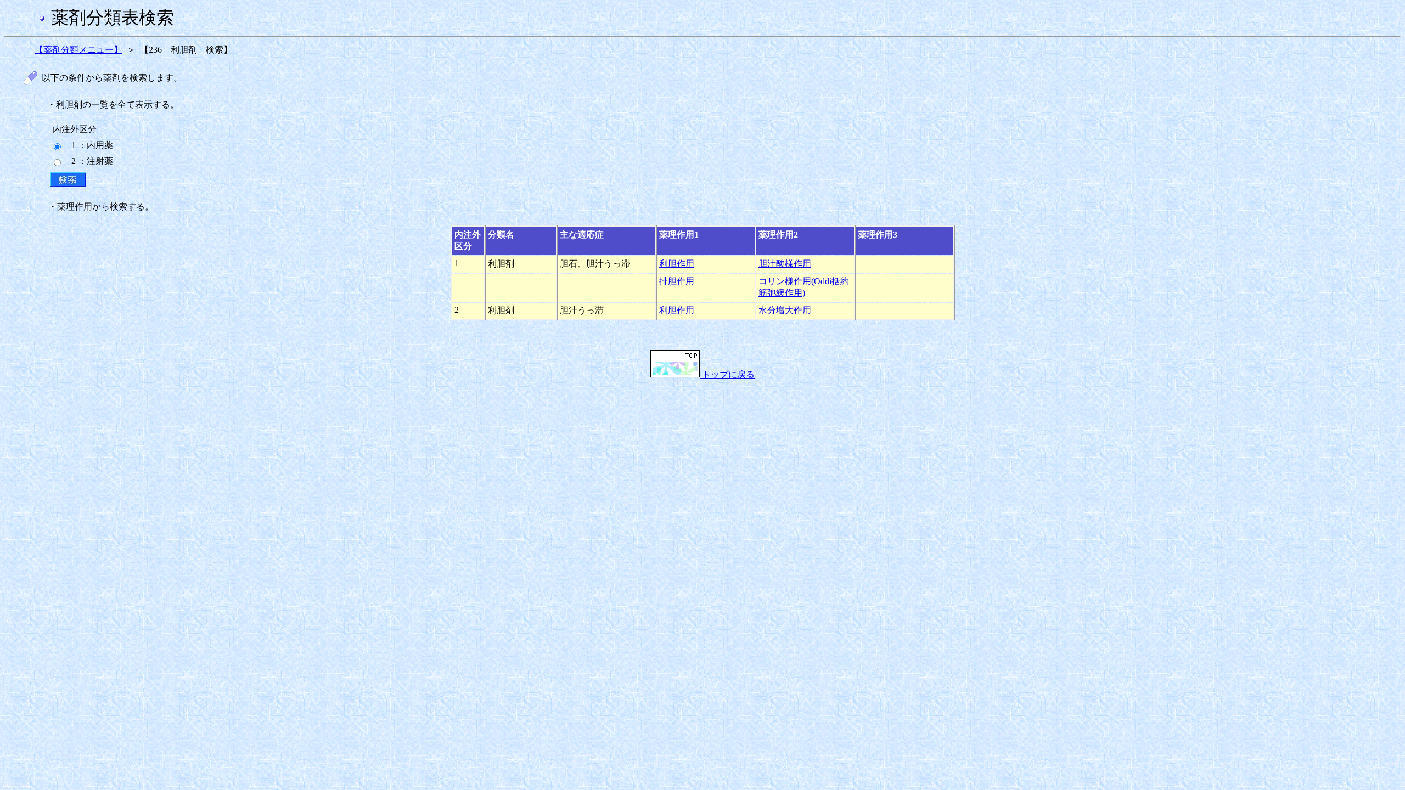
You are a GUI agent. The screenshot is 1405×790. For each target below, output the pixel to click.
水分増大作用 (784, 310)
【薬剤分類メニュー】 (78, 49)
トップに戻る (727, 374)
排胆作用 (676, 281)
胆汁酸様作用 (784, 263)
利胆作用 (676, 263)
